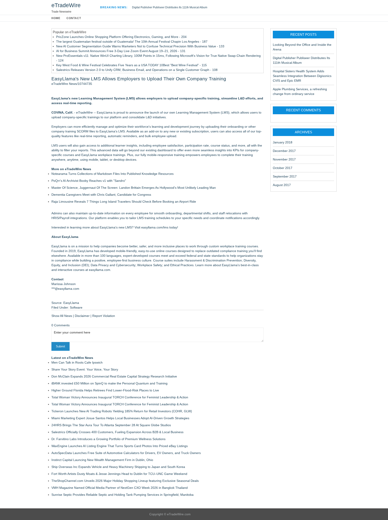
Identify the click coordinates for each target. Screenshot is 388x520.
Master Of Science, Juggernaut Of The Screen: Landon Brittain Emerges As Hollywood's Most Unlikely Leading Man (133, 187)
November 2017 (284, 159)
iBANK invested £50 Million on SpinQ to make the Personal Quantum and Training (109, 383)
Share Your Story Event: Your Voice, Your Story (84, 369)
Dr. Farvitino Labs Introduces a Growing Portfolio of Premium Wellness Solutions (108, 439)
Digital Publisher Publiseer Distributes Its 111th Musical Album (169, 7)
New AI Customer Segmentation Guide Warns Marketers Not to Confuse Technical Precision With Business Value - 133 (140, 46)
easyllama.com (99, 270)
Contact (73, 18)
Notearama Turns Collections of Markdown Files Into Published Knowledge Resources (112, 174)
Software (76, 307)
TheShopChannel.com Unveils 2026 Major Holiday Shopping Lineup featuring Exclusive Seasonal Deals (125, 481)
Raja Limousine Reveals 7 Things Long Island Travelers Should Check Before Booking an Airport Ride (123, 201)
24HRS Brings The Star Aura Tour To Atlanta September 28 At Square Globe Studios (111, 425)
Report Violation (103, 316)
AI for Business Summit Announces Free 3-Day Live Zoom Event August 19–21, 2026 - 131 (120, 51)
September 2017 (285, 176)
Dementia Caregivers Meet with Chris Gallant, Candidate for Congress (101, 194)
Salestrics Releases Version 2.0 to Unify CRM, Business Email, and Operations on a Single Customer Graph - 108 (137, 70)
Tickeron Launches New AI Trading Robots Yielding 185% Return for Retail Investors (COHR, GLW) (121, 411)
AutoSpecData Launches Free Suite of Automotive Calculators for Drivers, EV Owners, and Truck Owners (126, 453)
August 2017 (282, 185)
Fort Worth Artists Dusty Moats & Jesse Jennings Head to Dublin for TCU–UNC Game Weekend (119, 474)
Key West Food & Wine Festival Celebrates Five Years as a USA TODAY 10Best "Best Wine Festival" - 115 (131, 65)
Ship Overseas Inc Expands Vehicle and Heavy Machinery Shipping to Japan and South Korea (118, 467)
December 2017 (284, 151)
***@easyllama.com (65, 288)
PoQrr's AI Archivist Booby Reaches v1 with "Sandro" (88, 180)
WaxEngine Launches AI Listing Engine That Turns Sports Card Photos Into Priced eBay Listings (119, 446)
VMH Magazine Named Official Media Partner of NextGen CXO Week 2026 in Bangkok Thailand (119, 487)
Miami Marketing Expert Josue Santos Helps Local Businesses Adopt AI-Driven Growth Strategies (120, 418)
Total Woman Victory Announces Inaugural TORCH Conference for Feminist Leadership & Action (119, 397)
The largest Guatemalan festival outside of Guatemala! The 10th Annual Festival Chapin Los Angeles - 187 (131, 41)
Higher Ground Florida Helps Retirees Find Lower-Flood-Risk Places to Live (105, 390)
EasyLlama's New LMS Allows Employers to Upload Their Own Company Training (138, 78)
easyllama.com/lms (154, 227)
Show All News (61, 316)
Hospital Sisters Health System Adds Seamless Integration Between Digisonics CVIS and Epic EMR (302, 75)
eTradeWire (66, 5)
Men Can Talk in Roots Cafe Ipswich (77, 362)
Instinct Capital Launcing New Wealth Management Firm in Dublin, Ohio (102, 460)
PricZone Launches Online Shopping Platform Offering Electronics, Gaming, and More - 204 (121, 37)
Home (55, 18)
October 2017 (282, 168)
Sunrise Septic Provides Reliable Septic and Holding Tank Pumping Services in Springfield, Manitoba (122, 494)
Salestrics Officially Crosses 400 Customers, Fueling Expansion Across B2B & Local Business (117, 432)
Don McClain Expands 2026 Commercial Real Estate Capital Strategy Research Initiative (114, 376)
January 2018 (282, 142)
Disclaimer (82, 316)
